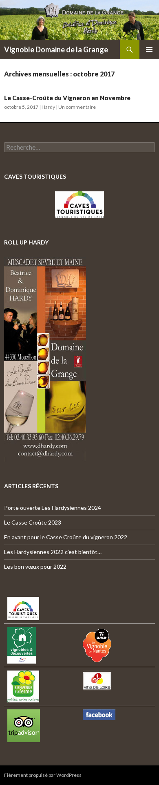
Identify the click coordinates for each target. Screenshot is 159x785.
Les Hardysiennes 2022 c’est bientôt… (53, 551)
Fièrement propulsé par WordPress (43, 775)
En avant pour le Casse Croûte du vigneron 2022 (65, 537)
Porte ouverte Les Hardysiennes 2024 (52, 507)
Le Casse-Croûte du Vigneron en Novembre (67, 97)
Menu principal (149, 49)
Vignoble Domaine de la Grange (56, 49)
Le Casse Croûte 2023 (32, 522)
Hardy (48, 107)
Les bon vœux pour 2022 (35, 566)
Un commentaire (77, 107)
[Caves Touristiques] (79, 204)
